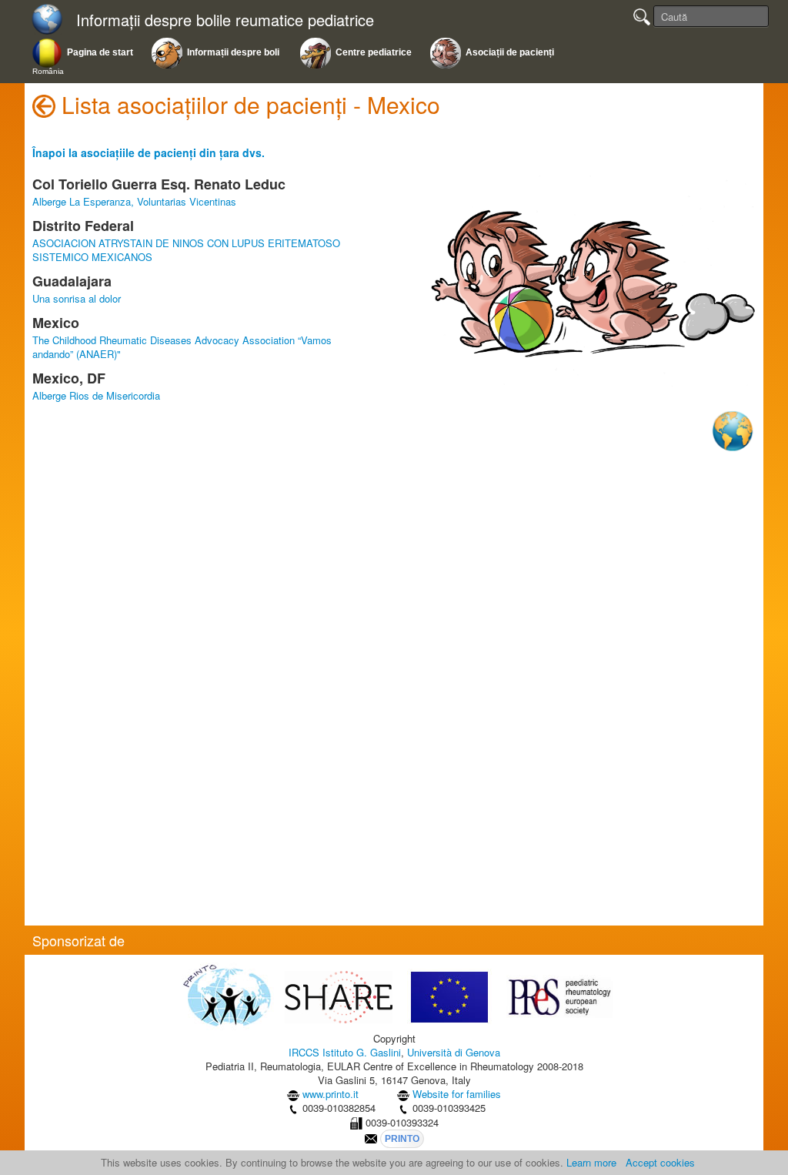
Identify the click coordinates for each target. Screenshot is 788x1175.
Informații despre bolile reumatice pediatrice (225, 20)
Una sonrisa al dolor (76, 298)
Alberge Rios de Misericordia (96, 395)
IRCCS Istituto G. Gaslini (345, 1052)
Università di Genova (453, 1052)
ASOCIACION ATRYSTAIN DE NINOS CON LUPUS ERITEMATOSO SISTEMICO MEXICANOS (186, 250)
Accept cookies (660, 1162)
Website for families (456, 1093)
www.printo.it (330, 1093)
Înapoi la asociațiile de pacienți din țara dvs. (148, 152)
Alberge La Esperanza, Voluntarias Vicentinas (134, 201)
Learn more (591, 1162)
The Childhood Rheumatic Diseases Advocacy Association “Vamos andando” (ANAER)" (182, 347)
